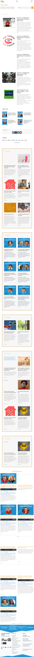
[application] (8, 489)
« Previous (13, 623)
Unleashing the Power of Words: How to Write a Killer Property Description (10, 166)
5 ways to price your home (8, 214)
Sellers (3, 140)
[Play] (1, 489)
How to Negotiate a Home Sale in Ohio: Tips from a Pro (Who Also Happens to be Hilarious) (24, 369)
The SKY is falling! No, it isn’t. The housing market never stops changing (23, 166)
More (10, 494)
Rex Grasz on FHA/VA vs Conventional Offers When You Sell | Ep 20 (23, 274)
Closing (19, 140)
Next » (21, 623)
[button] (17, 1)
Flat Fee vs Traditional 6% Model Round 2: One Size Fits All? (24, 56)
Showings (13, 140)
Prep (6, 140)
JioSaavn (10, 493)
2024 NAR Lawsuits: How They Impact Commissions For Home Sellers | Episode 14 (23, 298)
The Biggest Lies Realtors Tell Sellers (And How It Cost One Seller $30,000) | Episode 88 (25, 577)
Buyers (22, 140)
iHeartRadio (7, 493)
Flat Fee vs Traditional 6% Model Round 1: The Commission (23, 74)
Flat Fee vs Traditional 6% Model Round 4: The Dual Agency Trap (23, 19)
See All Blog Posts (17, 142)
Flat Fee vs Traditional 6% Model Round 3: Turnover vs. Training (23, 38)
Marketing (9, 140)
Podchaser (13, 493)
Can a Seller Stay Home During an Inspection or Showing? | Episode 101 (27, 114)
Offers (16, 140)
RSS (8, 494)
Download (10, 490)
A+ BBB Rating (30, 627)
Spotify (12, 492)
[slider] (14, 489)
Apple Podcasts (8, 492)
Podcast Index (2, 494)
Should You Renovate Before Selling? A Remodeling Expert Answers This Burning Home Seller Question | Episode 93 (8, 486)
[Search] (32, 8)
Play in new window (5, 490)
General (25, 140)
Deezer (6, 494)
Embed (7, 491)
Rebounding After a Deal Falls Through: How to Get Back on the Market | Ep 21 (10, 274)
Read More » (5, 200)
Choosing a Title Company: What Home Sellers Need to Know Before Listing (10, 369)
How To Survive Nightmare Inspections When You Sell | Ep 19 (9, 298)
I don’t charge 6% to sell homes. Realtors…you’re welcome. (22, 91)
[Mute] (12, 489)
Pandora (4, 493)
